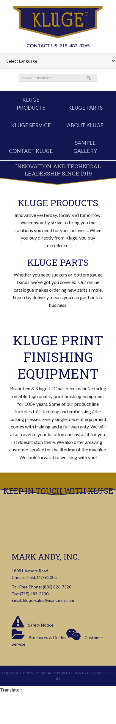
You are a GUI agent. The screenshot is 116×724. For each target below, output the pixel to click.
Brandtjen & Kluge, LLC (58, 22)
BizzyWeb (96, 673)
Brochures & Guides (47, 637)
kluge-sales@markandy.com (48, 600)
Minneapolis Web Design (58, 673)
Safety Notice (40, 624)
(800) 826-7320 (57, 586)
